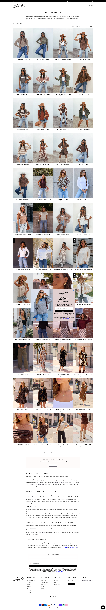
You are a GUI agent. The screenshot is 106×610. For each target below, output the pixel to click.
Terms (68, 318)
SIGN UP (64, 311)
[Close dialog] (73, 290)
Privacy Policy (64, 318)
